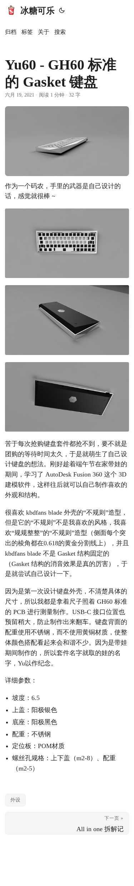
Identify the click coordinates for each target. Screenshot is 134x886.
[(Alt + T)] (62, 10)
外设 (15, 800)
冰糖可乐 (37, 10)
